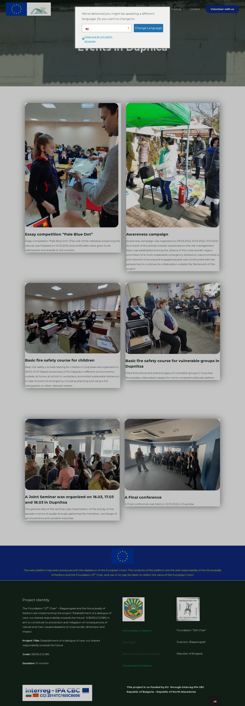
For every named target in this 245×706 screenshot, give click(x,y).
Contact (195, 9)
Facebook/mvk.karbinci (137, 665)
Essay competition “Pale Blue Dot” (59, 234)
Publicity (176, 9)
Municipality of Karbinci (137, 630)
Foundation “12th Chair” (191, 630)
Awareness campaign (147, 234)
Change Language (148, 28)
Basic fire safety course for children (59, 360)
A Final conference (143, 497)
